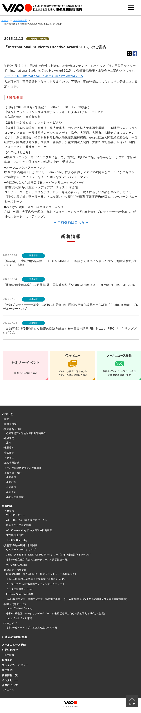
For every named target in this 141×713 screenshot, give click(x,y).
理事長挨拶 (10, 424)
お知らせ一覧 (20, 20)
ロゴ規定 (7, 659)
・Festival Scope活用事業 (18, 594)
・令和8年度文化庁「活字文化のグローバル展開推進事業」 (37, 559)
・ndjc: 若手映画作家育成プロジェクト (25, 520)
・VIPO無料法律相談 (15, 564)
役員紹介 (9, 447)
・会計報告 (10, 487)
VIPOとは (8, 414)
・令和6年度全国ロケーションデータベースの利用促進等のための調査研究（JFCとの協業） (55, 613)
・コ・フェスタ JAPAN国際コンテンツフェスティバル (34, 584)
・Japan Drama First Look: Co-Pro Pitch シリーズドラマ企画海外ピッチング (47, 554)
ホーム (4, 20)
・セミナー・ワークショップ (20, 549)
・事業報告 (10, 477)
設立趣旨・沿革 (13, 429)
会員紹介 (9, 452)
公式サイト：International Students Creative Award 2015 (43, 76)
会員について (10, 685)
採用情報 (9, 654)
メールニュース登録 (14, 644)
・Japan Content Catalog (18, 608)
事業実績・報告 (13, 472)
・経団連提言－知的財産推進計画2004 (25, 433)
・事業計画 (10, 482)
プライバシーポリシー (15, 665)
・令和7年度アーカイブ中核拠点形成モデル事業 (30, 627)
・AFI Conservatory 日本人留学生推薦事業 (28, 530)
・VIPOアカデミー (14, 515)
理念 (6, 419)
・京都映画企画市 (14, 535)
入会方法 (9, 690)
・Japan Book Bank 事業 (18, 618)
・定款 (7, 442)
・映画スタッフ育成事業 (17, 525)
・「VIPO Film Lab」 (16, 540)
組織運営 (9, 438)
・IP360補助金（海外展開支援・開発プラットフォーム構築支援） (40, 573)
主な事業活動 (11, 462)
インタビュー (10, 680)
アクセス (9, 457)
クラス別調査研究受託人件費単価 (22, 467)
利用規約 (7, 670)
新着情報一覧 (10, 675)
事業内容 (7, 506)
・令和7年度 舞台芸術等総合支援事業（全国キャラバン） (36, 579)
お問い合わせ (10, 649)
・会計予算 (10, 492)
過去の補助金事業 (16, 636)
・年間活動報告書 (14, 497)
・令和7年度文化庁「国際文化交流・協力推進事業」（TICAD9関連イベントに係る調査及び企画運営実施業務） (66, 599)
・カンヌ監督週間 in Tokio (18, 589)
